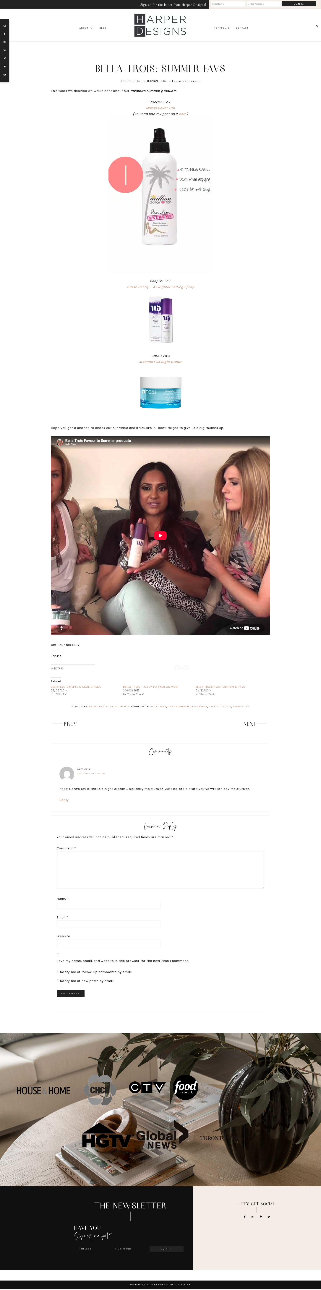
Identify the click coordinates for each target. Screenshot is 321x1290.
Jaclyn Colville (220, 706)
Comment (66, 848)
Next (250, 723)
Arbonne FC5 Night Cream (160, 362)
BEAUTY (104, 706)
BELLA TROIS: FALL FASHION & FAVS (220, 687)
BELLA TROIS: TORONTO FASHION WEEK (151, 687)
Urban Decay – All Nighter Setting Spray (160, 287)
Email (62, 917)
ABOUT (93, 706)
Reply (64, 800)
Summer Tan (241, 706)
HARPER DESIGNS (160, 25)
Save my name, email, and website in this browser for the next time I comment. (123, 961)
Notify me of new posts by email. (87, 981)
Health (125, 706)
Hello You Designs (181, 1285)
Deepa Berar (198, 706)
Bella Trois (158, 706)
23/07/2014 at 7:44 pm (91, 773)
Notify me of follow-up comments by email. (96, 972)
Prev (70, 723)
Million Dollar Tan (160, 108)
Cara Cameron (178, 706)
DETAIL (114, 706)
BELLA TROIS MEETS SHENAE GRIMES (76, 687)
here (183, 114)
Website (63, 936)
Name (63, 899)
